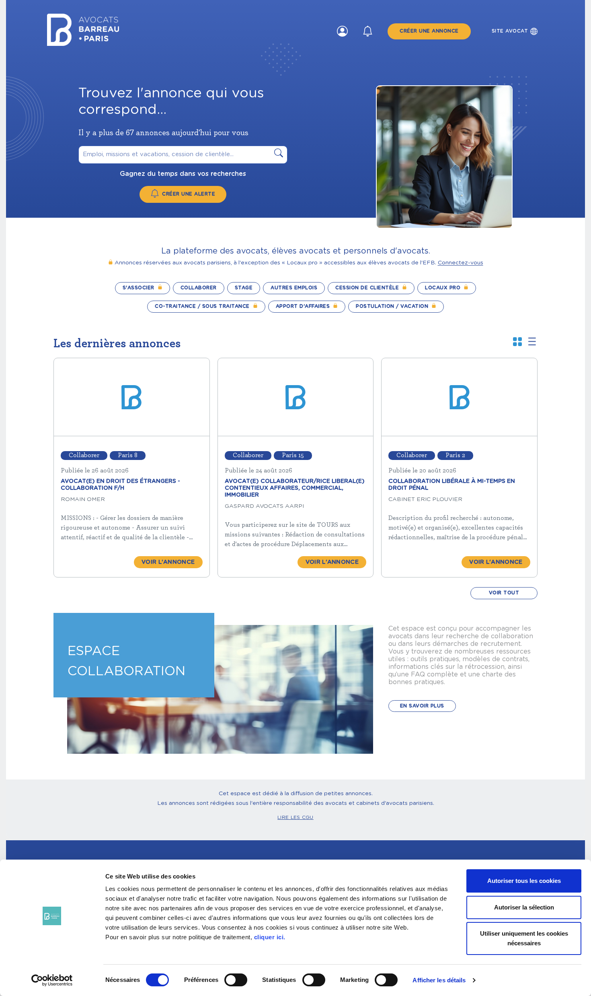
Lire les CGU (295, 817)
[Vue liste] (532, 342)
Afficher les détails (439, 980)
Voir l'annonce (168, 562)
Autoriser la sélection (524, 907)
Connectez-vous (460, 263)
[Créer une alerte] (367, 31)
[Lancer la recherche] (278, 154)
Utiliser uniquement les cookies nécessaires (524, 938)
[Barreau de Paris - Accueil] (83, 43)
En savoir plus (422, 705)
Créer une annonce (429, 31)
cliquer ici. (269, 937)
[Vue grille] (517, 343)
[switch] (235, 979)
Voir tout (504, 592)
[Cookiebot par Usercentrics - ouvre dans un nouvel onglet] (52, 980)
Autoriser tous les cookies (524, 880)
